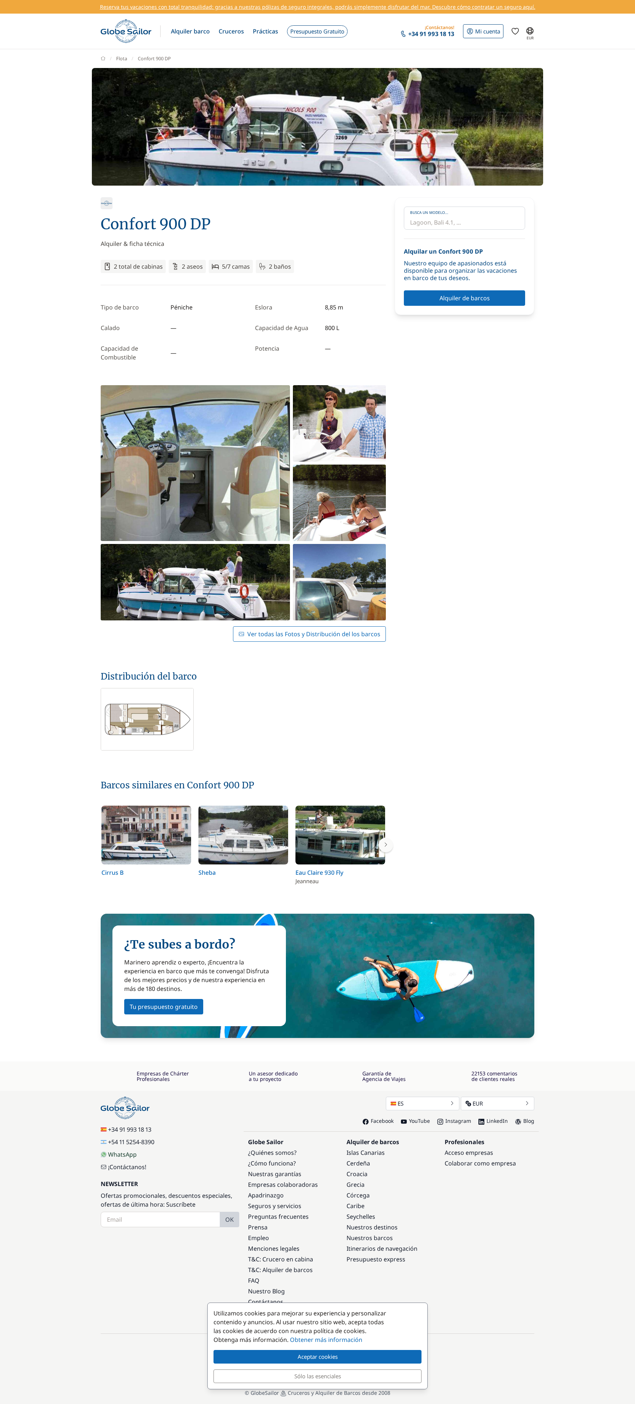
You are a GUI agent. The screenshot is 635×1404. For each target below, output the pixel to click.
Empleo (258, 1238)
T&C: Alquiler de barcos (280, 1270)
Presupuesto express (376, 1259)
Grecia (356, 1185)
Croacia (357, 1174)
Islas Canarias (366, 1153)
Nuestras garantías (274, 1174)
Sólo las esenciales (317, 1376)
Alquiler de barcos (465, 298)
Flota (121, 58)
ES (400, 1103)
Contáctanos (265, 1302)
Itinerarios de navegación (382, 1248)
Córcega (358, 1195)
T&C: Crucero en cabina (280, 1259)
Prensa (258, 1227)
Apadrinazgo (266, 1195)
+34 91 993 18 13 (129, 1129)
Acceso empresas (469, 1153)
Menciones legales (273, 1248)
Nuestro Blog (266, 1291)
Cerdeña (358, 1163)
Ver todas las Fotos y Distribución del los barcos (313, 634)
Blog (528, 1120)
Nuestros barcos (370, 1238)
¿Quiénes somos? (272, 1153)
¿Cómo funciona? (272, 1163)
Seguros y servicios (274, 1206)
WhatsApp (122, 1154)
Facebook (382, 1120)
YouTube (419, 1120)
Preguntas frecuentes (278, 1217)
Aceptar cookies (318, 1356)
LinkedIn (497, 1120)
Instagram (458, 1120)
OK (229, 1219)
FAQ (253, 1280)
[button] (190, 31)
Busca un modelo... (429, 212)
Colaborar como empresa (480, 1163)
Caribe (356, 1206)
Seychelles (361, 1217)
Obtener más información (326, 1340)
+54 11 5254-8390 (131, 1142)
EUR (478, 1103)
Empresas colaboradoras (283, 1185)
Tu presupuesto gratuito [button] (164, 1007)
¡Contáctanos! (127, 1167)
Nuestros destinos (372, 1227)
